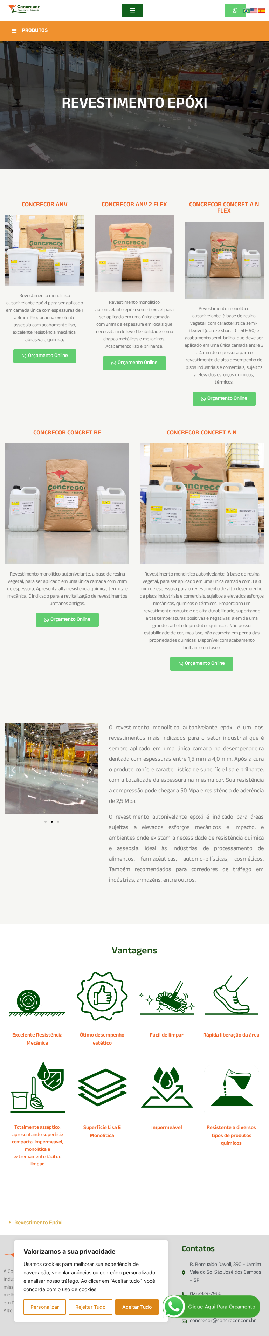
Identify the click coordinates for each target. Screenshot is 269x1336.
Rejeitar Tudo (90, 1307)
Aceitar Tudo (137, 1307)
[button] (13, 769)
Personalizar (44, 1307)
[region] (91, 1281)
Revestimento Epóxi (38, 1223)
